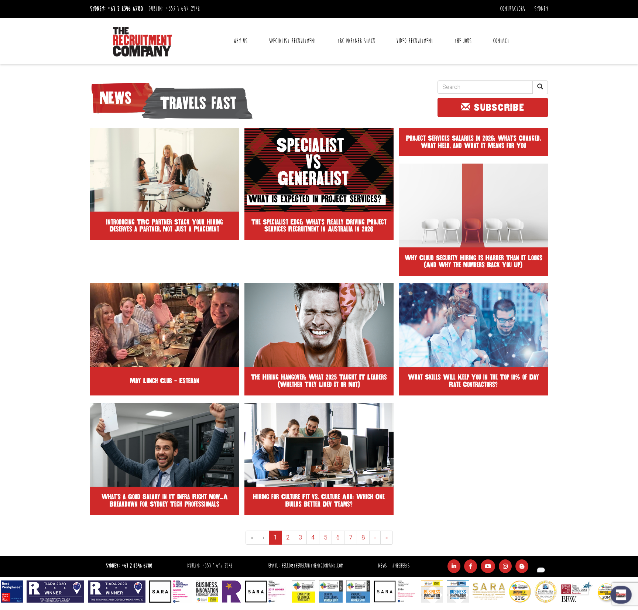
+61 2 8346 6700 (125, 9)
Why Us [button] (240, 41)
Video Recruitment (414, 41)
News (382, 565)
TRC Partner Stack (356, 41)
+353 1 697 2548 (182, 9)
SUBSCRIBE (498, 107)
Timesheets (400, 565)
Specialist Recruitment (292, 41)
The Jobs (463, 41)
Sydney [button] (541, 9)
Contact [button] (501, 41)
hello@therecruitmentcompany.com (312, 565)
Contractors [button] (512, 9)
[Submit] (540, 87)
